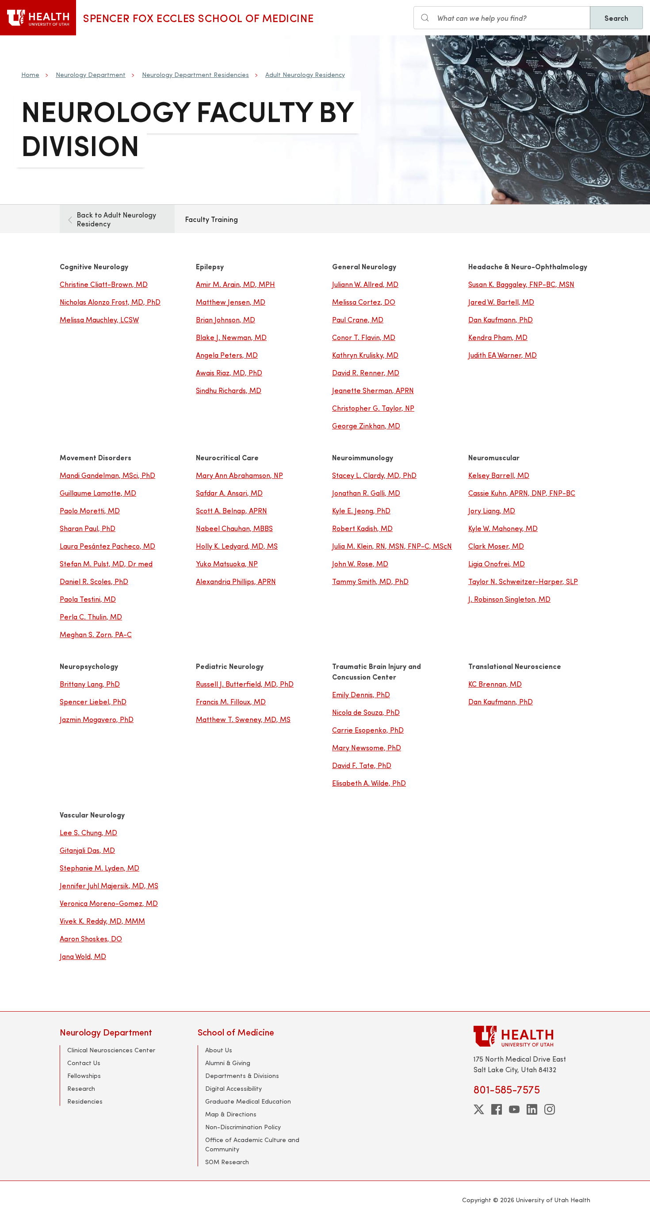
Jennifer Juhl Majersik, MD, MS (109, 885)
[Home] (38, 17)
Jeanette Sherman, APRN (373, 390)
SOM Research (227, 1162)
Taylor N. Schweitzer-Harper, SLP (523, 581)
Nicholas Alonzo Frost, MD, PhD (110, 301)
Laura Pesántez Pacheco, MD (107, 545)
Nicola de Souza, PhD (366, 712)
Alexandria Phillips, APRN (236, 581)
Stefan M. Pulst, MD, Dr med (106, 563)
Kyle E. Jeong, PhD (361, 510)
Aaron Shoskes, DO (91, 938)
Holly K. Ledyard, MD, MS (237, 545)
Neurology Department (91, 74)
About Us (218, 1050)
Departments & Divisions (242, 1075)
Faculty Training (211, 219)
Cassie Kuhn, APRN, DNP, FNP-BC (521, 492)
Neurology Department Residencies (195, 74)
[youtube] (514, 1109)
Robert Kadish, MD (362, 528)
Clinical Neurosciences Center (111, 1050)
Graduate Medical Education (248, 1101)
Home (30, 74)
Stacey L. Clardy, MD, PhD (374, 475)
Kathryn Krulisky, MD (365, 354)
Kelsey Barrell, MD (498, 475)
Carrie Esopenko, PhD (368, 729)
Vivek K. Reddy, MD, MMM (102, 920)
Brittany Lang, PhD (90, 683)
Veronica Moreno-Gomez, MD (109, 903)
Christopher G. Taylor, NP (373, 408)
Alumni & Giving (227, 1063)
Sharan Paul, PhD (87, 528)
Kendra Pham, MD (498, 337)
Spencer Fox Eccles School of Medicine (198, 18)
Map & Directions (230, 1114)
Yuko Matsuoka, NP (227, 563)
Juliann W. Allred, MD (365, 284)
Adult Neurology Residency (305, 74)
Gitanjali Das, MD (87, 850)
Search (616, 18)
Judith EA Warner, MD (502, 354)
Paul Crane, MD (357, 319)
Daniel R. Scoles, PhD (94, 581)
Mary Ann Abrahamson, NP (239, 475)
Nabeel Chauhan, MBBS (234, 528)
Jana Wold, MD (83, 956)
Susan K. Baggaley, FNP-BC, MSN (521, 284)
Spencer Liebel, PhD (93, 701)
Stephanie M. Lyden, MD (99, 867)
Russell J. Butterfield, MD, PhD (245, 683)
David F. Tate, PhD (361, 765)
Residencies (85, 1101)
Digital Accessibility (233, 1088)
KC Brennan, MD (495, 683)
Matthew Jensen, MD (230, 301)
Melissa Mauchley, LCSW (99, 319)
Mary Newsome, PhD (366, 747)
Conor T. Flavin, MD (363, 337)
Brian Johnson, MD (225, 319)
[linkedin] (532, 1109)
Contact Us (83, 1063)
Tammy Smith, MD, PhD (370, 581)
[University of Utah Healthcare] (532, 1036)
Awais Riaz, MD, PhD (229, 372)
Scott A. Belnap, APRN (231, 510)
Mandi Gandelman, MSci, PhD (107, 475)
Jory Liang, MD (491, 510)
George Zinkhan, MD (366, 425)
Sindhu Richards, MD (228, 390)
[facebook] (496, 1109)
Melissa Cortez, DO (363, 301)
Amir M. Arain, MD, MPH (235, 284)
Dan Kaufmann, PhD (500, 319)
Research (81, 1088)
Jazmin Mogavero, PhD (97, 719)
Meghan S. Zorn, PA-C (96, 634)
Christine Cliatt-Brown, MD (104, 284)
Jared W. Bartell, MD (501, 301)
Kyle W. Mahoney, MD (503, 528)
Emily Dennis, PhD (361, 694)
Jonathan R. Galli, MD (366, 492)
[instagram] (549, 1109)
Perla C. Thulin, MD (91, 616)
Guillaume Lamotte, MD (98, 492)
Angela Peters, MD (227, 354)
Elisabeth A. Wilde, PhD (369, 782)
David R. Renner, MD (365, 372)
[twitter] (479, 1109)
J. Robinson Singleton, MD (509, 599)
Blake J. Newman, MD (231, 337)
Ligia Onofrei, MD (496, 563)
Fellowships (84, 1075)
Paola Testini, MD (88, 599)
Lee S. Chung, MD (88, 832)
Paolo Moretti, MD (90, 510)
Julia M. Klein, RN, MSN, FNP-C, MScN (392, 545)
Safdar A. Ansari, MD (229, 492)
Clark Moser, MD (496, 545)
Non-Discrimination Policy (243, 1127)
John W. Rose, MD (360, 563)
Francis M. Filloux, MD (231, 701)
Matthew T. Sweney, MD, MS (243, 719)
